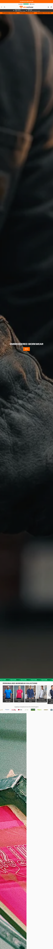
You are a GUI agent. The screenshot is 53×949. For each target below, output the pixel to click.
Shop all (26, 349)
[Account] (48, 7)
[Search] (4, 7)
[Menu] (1, 7)
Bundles (15, 12)
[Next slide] (48, 694)
